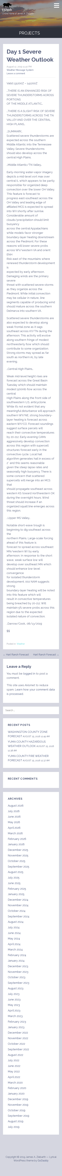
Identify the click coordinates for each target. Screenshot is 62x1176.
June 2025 (14, 883)
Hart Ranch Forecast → (46, 654)
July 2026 (14, 811)
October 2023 (16, 977)
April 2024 (14, 944)
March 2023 (15, 1016)
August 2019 (15, 1121)
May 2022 (14, 1071)
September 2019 (18, 1115)
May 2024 (14, 938)
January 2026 (16, 844)
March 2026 (15, 833)
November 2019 (18, 1104)
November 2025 (18, 855)
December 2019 (18, 1099)
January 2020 (16, 1093)
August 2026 (15, 805)
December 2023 (18, 966)
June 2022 (14, 1065)
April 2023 (14, 1010)
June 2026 (14, 816)
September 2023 (18, 982)
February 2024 (17, 955)
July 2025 (13, 877)
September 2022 (18, 1049)
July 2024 (14, 927)
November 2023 (18, 971)
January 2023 (16, 1027)
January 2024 (16, 960)
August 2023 (15, 988)
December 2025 (18, 849)
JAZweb (7, 9)
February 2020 (17, 1088)
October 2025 (16, 861)
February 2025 (17, 888)
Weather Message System (20, 70)
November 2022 (18, 1038)
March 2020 (15, 1082)
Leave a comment (16, 73)
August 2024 (15, 921)
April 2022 (14, 1077)
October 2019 (16, 1110)
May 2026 (14, 822)
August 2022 (15, 1054)
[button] (57, 5)
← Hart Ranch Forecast (16, 654)
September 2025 (18, 866)
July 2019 (13, 1126)
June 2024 (14, 933)
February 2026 (17, 838)
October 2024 (16, 910)
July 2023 (13, 994)
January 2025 (16, 894)
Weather (21, 644)
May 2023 (14, 1004)
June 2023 (14, 999)
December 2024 (18, 899)
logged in (29, 673)
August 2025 (15, 872)
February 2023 (17, 1021)
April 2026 (14, 827)
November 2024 (18, 905)
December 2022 (18, 1032)
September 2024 (18, 916)
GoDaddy (43, 1160)
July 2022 (13, 1060)
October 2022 (16, 1043)
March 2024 (15, 949)
